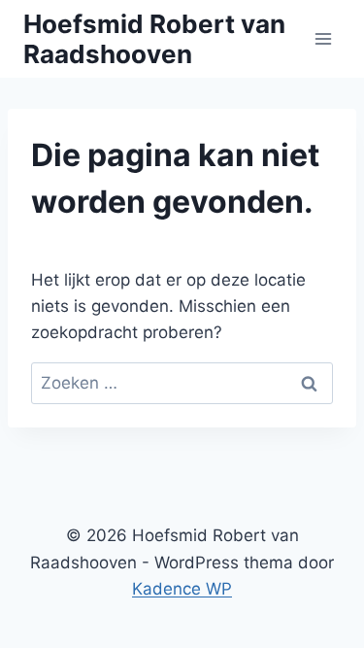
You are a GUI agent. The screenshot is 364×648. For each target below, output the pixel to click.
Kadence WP (182, 588)
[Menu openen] (323, 38)
